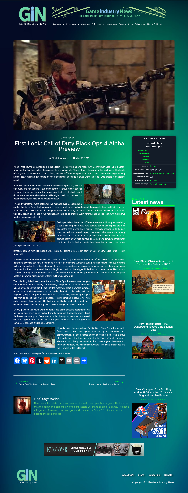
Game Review (68, 137)
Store (130, 24)
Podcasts (71, 24)
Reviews (57, 24)
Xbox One (169, 173)
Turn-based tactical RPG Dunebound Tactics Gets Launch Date (153, 326)
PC (151, 173)
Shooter (153, 166)
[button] (160, 24)
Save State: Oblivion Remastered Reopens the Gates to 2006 (153, 263)
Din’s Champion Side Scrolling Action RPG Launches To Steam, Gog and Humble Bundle (153, 392)
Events (122, 24)
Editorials (96, 24)
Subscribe (140, 24)
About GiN (152, 24)
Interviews (112, 24)
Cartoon (85, 24)
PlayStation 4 (158, 173)
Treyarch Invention (158, 184)
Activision (154, 180)
